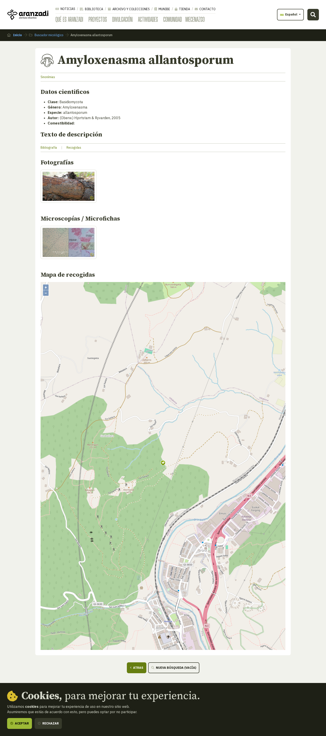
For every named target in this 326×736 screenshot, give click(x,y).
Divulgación (122, 19)
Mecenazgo (195, 19)
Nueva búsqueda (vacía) (175, 668)
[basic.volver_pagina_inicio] (27, 14)
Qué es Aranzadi (69, 19)
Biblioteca (93, 9)
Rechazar (50, 723)
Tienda (184, 9)
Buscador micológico (48, 35)
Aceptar (21, 723)
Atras (137, 668)
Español (291, 14)
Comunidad (172, 19)
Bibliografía (49, 148)
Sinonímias (48, 77)
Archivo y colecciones (131, 9)
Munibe (164, 9)
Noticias (67, 9)
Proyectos (97, 19)
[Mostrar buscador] (313, 14)
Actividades (148, 19)
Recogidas (74, 148)
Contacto (207, 9)
